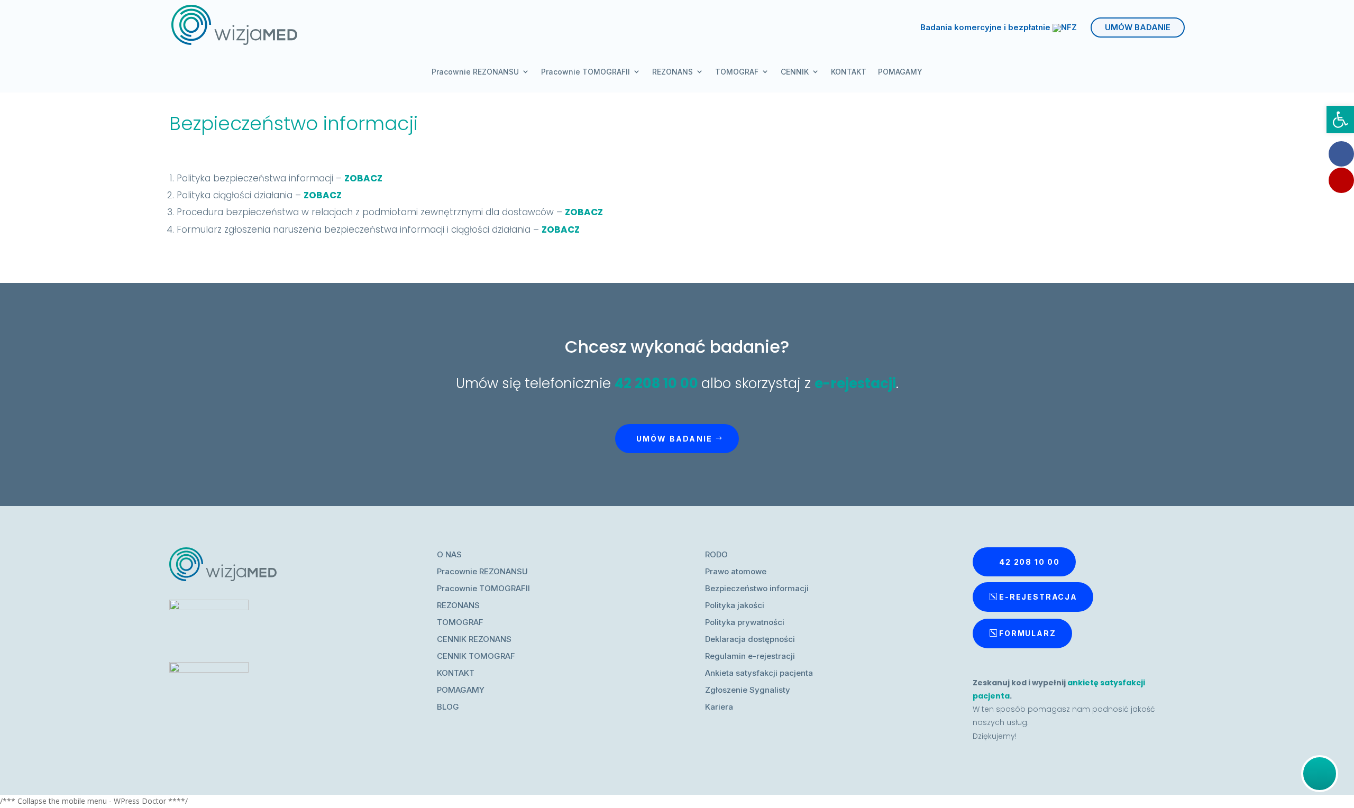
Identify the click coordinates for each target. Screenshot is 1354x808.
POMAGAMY (900, 71)
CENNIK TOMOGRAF (476, 656)
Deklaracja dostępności (750, 639)
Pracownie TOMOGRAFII (585, 71)
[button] (1340, 119)
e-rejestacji (855, 383)
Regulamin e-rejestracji (750, 656)
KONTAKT (848, 71)
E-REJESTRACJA (1038, 596)
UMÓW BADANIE (1137, 27)
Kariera (719, 707)
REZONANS (672, 71)
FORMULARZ (1027, 633)
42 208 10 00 (656, 383)
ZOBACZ (363, 178)
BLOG (448, 707)
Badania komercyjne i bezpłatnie (986, 28)
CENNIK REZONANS (474, 639)
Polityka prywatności (744, 622)
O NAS (449, 554)
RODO (716, 554)
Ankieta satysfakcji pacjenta (759, 673)
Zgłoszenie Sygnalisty (747, 690)
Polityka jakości (734, 605)
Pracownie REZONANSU (475, 71)
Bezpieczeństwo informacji (757, 588)
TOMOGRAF (736, 71)
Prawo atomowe (735, 571)
